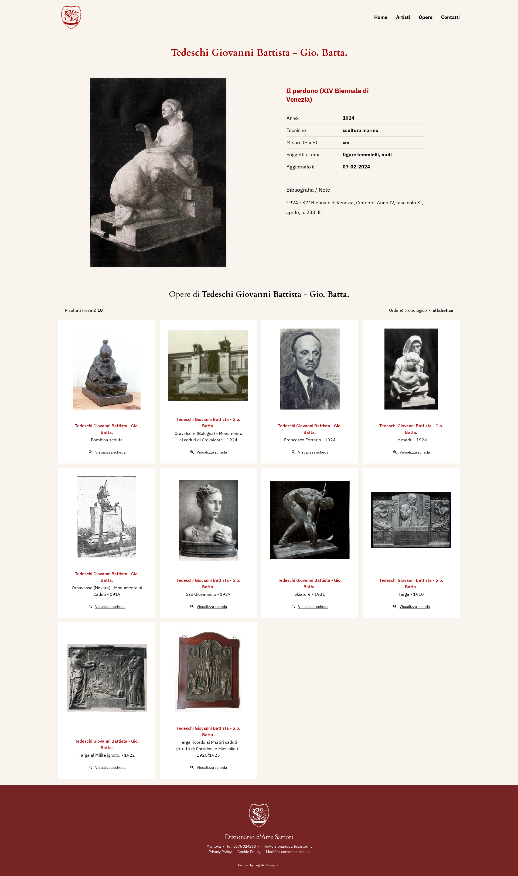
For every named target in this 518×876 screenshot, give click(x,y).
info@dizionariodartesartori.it (286, 846)
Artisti (403, 17)
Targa (404, 594)
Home (380, 17)
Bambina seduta (107, 439)
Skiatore (303, 594)
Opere (425, 17)
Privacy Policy (220, 851)
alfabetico (443, 310)
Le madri (405, 439)
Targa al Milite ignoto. (100, 755)
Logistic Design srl (267, 865)
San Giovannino (201, 594)
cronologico (415, 310)
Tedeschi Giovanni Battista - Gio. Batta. (259, 52)
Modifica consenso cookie (288, 851)
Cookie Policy (248, 851)
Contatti (450, 17)
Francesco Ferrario (303, 439)
